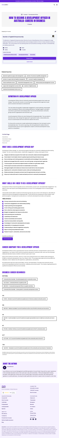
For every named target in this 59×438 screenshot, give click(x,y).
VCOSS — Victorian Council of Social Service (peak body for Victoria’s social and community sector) (25, 299)
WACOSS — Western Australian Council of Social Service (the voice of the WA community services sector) (26, 308)
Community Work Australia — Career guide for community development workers (21, 289)
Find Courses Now (8, 238)
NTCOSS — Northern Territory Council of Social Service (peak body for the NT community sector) (24, 329)
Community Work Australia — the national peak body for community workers (20, 279)
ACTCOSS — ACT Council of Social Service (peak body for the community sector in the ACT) (23, 338)
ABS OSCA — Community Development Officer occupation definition (18, 286)
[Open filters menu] (55, 31)
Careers (25, 14)
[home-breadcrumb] (21, 14)
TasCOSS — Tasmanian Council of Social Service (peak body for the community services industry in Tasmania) (27, 348)
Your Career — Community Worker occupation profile (15, 282)
